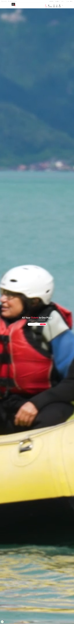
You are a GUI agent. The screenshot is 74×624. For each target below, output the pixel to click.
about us (52, 1)
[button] (2, 621)
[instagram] (58, 1)
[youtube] (57, 1)
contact (50, 1)
